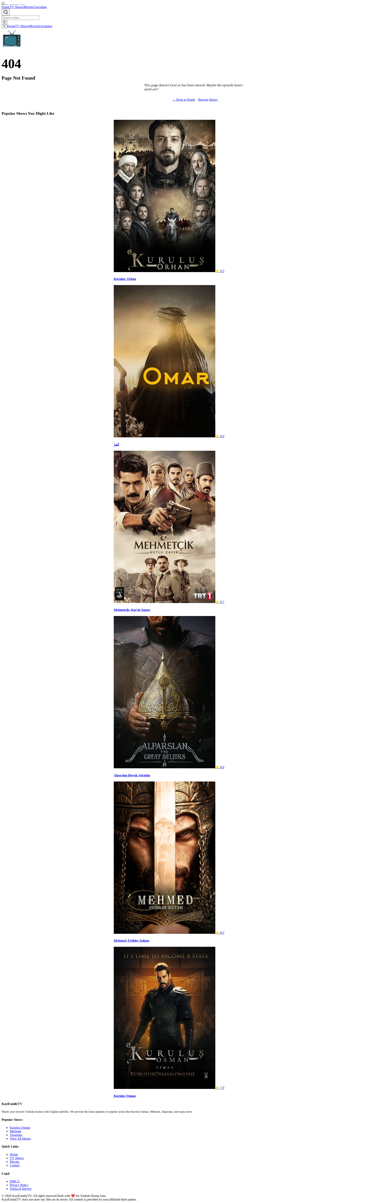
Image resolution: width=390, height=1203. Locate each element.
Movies (28, 7)
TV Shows (17, 7)
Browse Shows (208, 99)
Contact (15, 1165)
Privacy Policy (19, 1185)
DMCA (15, 1181)
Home (6, 7)
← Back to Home (183, 99)
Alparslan (16, 1135)
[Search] (6, 12)
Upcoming (40, 7)
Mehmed (15, 1131)
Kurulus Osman (20, 1127)
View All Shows (20, 1138)
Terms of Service (20, 1188)
